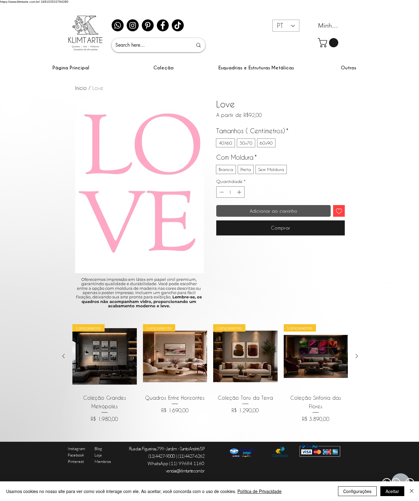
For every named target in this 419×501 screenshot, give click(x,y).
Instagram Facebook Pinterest (76, 455)
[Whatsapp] (118, 25)
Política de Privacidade (259, 491)
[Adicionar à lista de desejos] (339, 211)
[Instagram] (133, 25)
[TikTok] (178, 25)
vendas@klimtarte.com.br (185, 471)
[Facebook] (163, 25)
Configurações (357, 491)
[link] (329, 42)
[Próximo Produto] (356, 356)
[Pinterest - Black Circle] (148, 25)
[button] (163, 67)
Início (81, 88)
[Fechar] (411, 491)
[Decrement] (221, 192)
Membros (102, 461)
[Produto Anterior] (63, 356)
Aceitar (392, 491)
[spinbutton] (230, 192)
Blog (98, 448)
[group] (210, 373)
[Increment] (240, 192)
